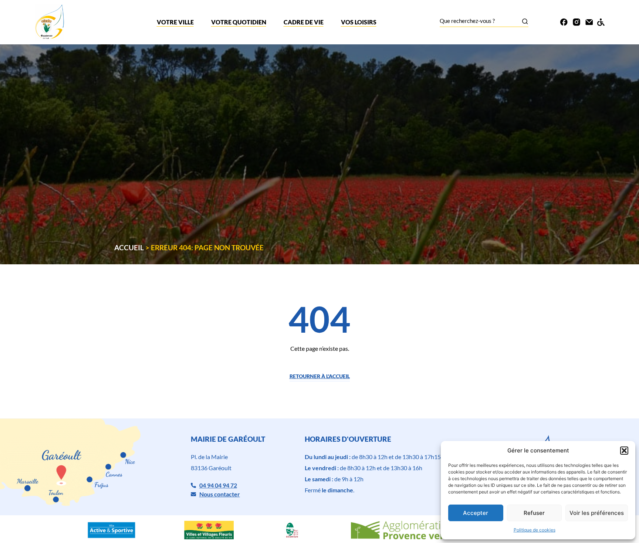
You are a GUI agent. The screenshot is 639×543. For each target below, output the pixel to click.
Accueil (129, 247)
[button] (624, 450)
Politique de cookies (534, 530)
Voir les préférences (596, 512)
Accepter (475, 512)
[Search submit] (524, 21)
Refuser (534, 512)
